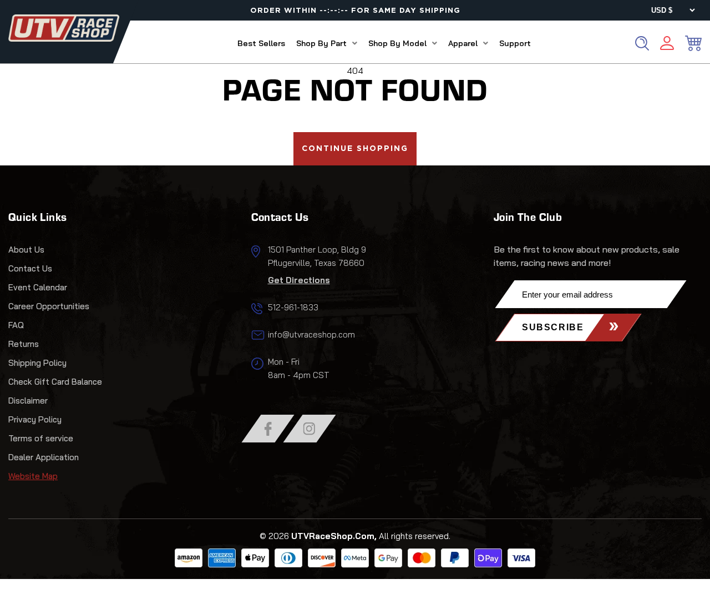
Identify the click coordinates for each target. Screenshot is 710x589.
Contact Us (30, 268)
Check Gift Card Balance (55, 381)
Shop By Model (397, 43)
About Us (26, 249)
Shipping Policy (37, 363)
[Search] (642, 43)
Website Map (33, 476)
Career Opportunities (48, 306)
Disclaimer (28, 400)
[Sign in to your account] (667, 44)
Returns (23, 344)
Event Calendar (37, 287)
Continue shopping (355, 148)
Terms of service (40, 438)
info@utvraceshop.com (311, 334)
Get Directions (299, 280)
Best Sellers (261, 43)
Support (515, 43)
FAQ (16, 325)
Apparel (463, 43)
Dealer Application (43, 457)
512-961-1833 (293, 307)
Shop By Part (321, 43)
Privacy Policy (35, 419)
